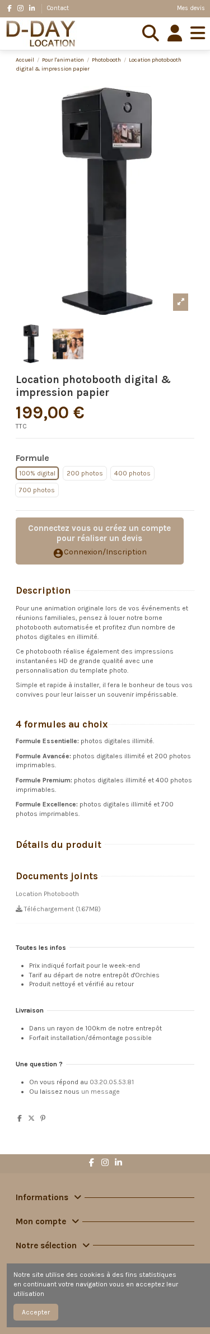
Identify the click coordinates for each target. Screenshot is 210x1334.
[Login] (175, 33)
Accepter (36, 1312)
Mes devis (191, 8)
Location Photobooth (47, 894)
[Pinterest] (42, 1118)
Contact (58, 8)
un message (100, 1091)
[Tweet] (31, 1118)
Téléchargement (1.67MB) (61, 909)
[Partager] (19, 1118)
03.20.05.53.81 (112, 1082)
